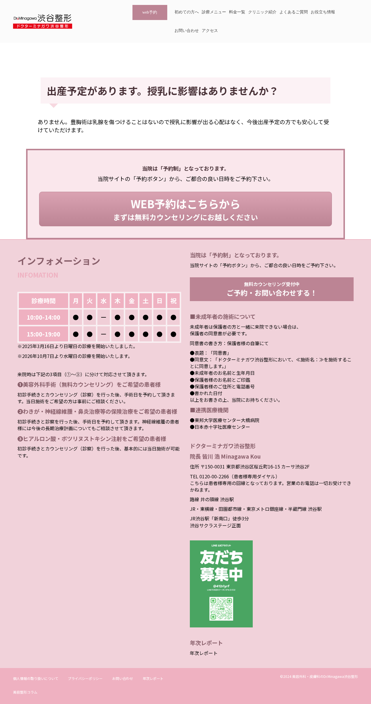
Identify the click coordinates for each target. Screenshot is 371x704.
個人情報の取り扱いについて (35, 678)
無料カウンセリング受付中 (272, 288)
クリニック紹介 (262, 12)
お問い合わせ (186, 30)
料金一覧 (237, 12)
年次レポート (204, 652)
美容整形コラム (25, 691)
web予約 (149, 12)
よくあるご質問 (293, 12)
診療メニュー (214, 12)
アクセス (210, 30)
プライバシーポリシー (85, 678)
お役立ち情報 (323, 12)
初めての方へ (186, 12)
